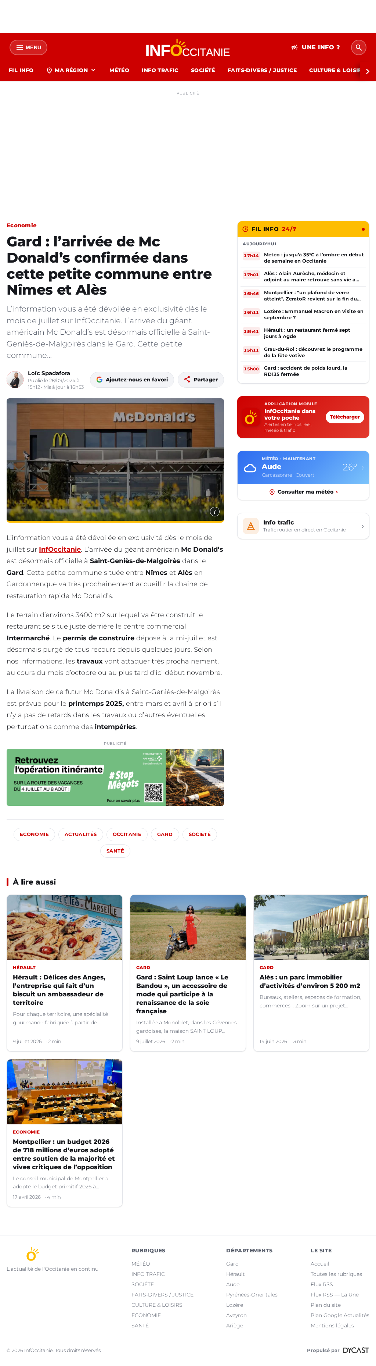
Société (200, 834)
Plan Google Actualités (340, 1315)
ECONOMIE (146, 1315)
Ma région (71, 70)
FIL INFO (21, 70)
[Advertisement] (188, 150)
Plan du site (326, 1305)
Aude (232, 1284)
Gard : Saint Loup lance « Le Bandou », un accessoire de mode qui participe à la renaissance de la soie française (182, 994)
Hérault (235, 1274)
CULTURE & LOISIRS (337, 70)
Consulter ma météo (308, 492)
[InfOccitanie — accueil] (188, 47)
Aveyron (236, 1315)
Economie (22, 225)
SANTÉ (140, 1325)
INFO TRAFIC (160, 70)
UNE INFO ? (315, 47)
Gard (165, 834)
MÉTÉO (119, 70)
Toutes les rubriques (336, 1274)
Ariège (234, 1325)
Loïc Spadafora (49, 373)
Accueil (320, 1263)
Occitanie (127, 834)
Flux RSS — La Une (335, 1294)
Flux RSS (322, 1284)
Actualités (81, 834)
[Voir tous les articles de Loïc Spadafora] (15, 379)
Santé (115, 851)
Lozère (234, 1305)
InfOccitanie (60, 549)
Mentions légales (332, 1325)
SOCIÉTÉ (203, 70)
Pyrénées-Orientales (252, 1294)
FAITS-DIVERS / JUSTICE (262, 70)
